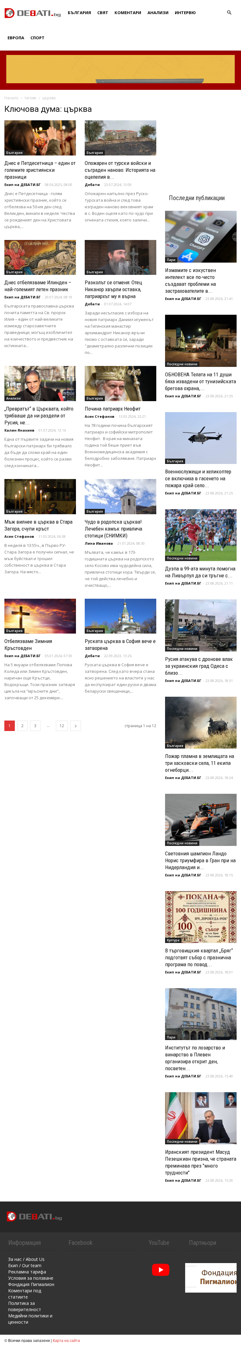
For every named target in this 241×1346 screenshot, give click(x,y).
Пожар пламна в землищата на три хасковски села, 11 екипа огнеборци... (199, 763)
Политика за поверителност (24, 1306)
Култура (173, 940)
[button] (229, 13)
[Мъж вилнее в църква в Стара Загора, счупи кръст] (40, 496)
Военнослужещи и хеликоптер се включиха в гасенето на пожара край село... (198, 478)
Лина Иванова (99, 543)
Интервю (185, 12)
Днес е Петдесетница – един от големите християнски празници (40, 170)
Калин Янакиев (19, 430)
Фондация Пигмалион (31, 1284)
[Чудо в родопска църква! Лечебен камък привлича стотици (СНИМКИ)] (120, 496)
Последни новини (182, 364)
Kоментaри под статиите (24, 1294)
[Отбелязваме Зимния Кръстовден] (40, 616)
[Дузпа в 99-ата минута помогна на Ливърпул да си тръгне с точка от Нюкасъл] (201, 535)
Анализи (158, 12)
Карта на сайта (66, 1340)
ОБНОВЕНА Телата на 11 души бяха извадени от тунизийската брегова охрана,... (200, 381)
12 (62, 725)
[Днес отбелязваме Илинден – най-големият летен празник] (40, 257)
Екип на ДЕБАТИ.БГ (22, 184)
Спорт (37, 38)
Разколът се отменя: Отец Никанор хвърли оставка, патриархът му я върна (113, 289)
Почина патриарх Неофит (113, 409)
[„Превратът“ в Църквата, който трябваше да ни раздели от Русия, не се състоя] (40, 383)
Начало (11, 98)
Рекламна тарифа (27, 1272)
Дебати (92, 184)
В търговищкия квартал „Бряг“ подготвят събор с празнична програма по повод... (199, 957)
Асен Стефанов (99, 416)
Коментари (128, 12)
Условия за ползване (30, 1278)
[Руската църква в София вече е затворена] (120, 616)
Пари (171, 260)
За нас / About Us (26, 1259)
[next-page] (75, 726)
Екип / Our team (24, 1265)
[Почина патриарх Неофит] (120, 383)
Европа (16, 38)
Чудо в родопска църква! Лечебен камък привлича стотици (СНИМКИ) (113, 529)
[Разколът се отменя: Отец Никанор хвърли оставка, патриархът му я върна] (120, 257)
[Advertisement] (201, 135)
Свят (102, 12)
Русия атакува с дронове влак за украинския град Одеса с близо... (199, 666)
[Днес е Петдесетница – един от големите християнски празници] (40, 137)
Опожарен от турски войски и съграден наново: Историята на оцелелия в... (120, 170)
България (79, 12)
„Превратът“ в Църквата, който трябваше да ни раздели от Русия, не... (38, 416)
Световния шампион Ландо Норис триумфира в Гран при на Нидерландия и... (200, 860)
